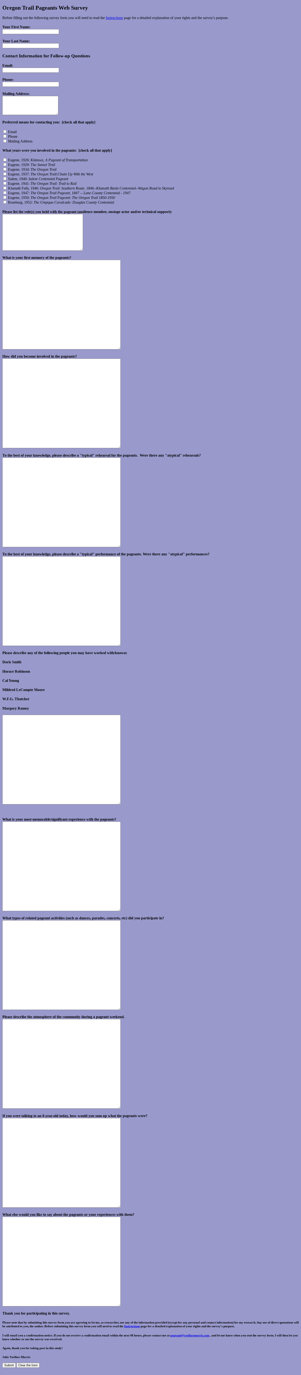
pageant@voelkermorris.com (189, 1335)
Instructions (114, 18)
